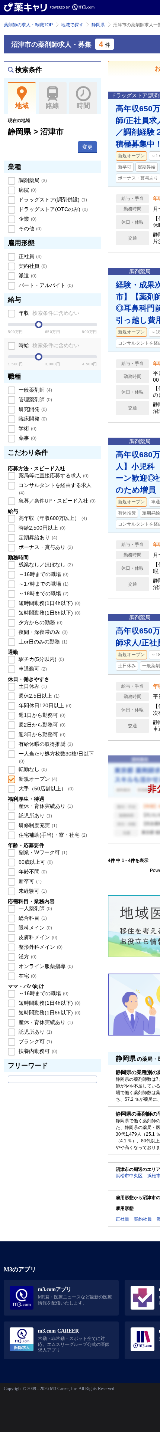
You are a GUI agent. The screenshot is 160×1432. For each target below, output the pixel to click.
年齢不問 (32, 872)
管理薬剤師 (34, 399)
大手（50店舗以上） (45, 788)
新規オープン (37, 779)
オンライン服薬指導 (45, 966)
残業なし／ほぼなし (45, 564)
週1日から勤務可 (41, 715)
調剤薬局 (32, 180)
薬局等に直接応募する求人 (53, 475)
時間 (83, 105)
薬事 (26, 438)
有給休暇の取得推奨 (45, 744)
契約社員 (32, 266)
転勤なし (32, 769)
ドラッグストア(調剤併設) (52, 200)
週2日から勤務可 (41, 725)
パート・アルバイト (45, 285)
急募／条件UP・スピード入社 (56, 501)
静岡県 (98, 24)
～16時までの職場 (42, 574)
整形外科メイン (40, 947)
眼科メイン (34, 928)
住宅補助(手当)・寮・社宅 (52, 835)
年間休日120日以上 (44, 705)
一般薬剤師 (34, 390)
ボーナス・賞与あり (45, 547)
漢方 (26, 956)
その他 (29, 228)
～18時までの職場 (42, 593)
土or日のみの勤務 (42, 642)
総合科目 (32, 918)
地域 (22, 105)
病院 (26, 190)
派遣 (26, 276)
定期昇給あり (37, 537)
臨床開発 (32, 419)
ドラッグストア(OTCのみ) (52, 209)
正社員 (29, 256)
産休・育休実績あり (45, 806)
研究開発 (32, 409)
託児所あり (34, 816)
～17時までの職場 (42, 584)
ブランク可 (34, 1041)
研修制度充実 (37, 825)
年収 (48, 313)
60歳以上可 (35, 862)
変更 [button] (87, 147)
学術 (26, 428)
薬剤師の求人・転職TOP (28, 24)
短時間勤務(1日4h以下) (48, 603)
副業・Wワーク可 (42, 852)
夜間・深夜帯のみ (42, 632)
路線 (52, 105)
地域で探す (72, 24)
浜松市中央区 (129, 1175)
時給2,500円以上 (41, 528)
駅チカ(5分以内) (40, 659)
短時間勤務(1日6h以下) (48, 613)
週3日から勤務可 (41, 734)
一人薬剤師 (34, 908)
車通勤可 (32, 669)
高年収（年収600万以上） (52, 518)
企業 (26, 219)
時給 (48, 345)
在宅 (26, 976)
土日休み (32, 686)
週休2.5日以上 (38, 696)
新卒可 (29, 881)
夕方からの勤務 (40, 622)
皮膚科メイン (37, 937)
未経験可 (32, 891)
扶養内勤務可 (37, 1051)
